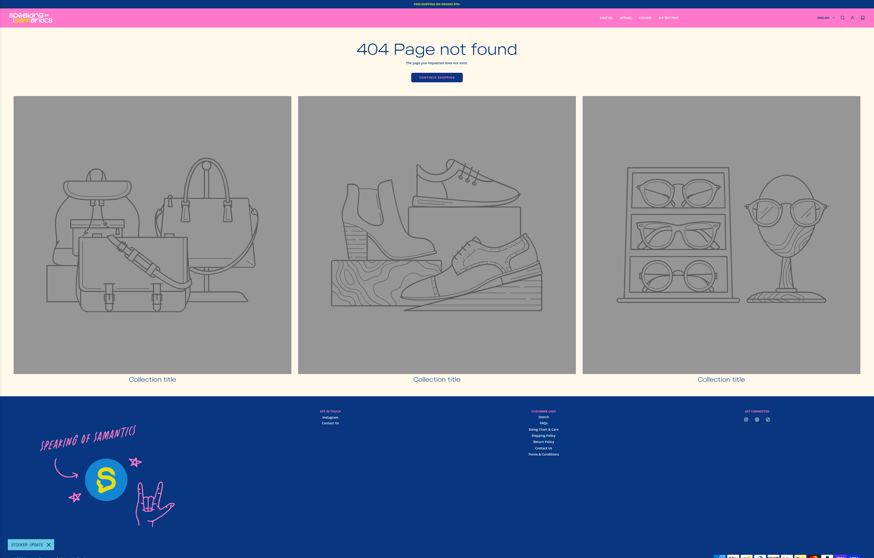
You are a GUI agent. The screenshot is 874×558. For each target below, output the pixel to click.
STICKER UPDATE (27, 545)
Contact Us (330, 423)
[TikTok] (768, 420)
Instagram (330, 417)
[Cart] (863, 18)
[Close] (49, 545)
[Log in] (853, 18)
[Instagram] (746, 420)
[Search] (843, 18)
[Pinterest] (757, 420)
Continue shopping (437, 77)
